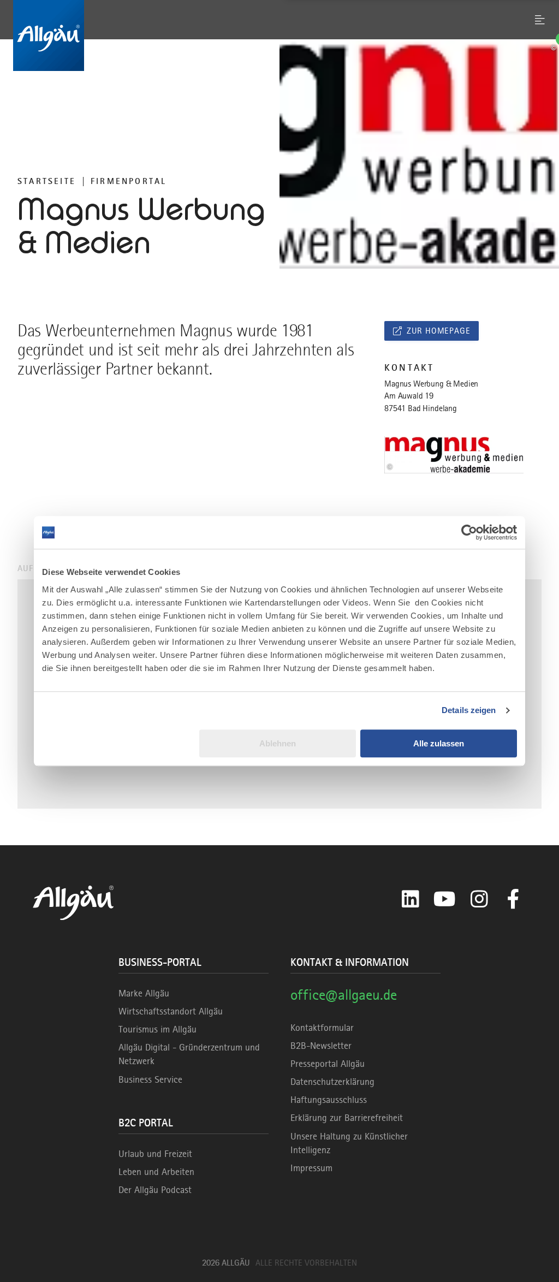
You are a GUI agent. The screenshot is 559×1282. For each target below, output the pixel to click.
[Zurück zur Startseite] (279, 35)
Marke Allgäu (143, 993)
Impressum (311, 1167)
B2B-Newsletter (321, 1045)
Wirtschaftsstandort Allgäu (170, 1011)
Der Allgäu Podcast (155, 1189)
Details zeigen (469, 710)
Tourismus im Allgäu (157, 1029)
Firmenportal (128, 181)
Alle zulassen (438, 743)
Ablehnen (277, 743)
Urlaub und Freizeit (155, 1153)
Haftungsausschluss (328, 1099)
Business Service (150, 1079)
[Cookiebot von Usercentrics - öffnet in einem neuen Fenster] (469, 532)
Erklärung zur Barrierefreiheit (346, 1117)
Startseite (46, 181)
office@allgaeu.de (343, 994)
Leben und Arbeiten (156, 1171)
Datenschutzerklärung (332, 1081)
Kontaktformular (322, 1027)
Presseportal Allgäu (327, 1063)
